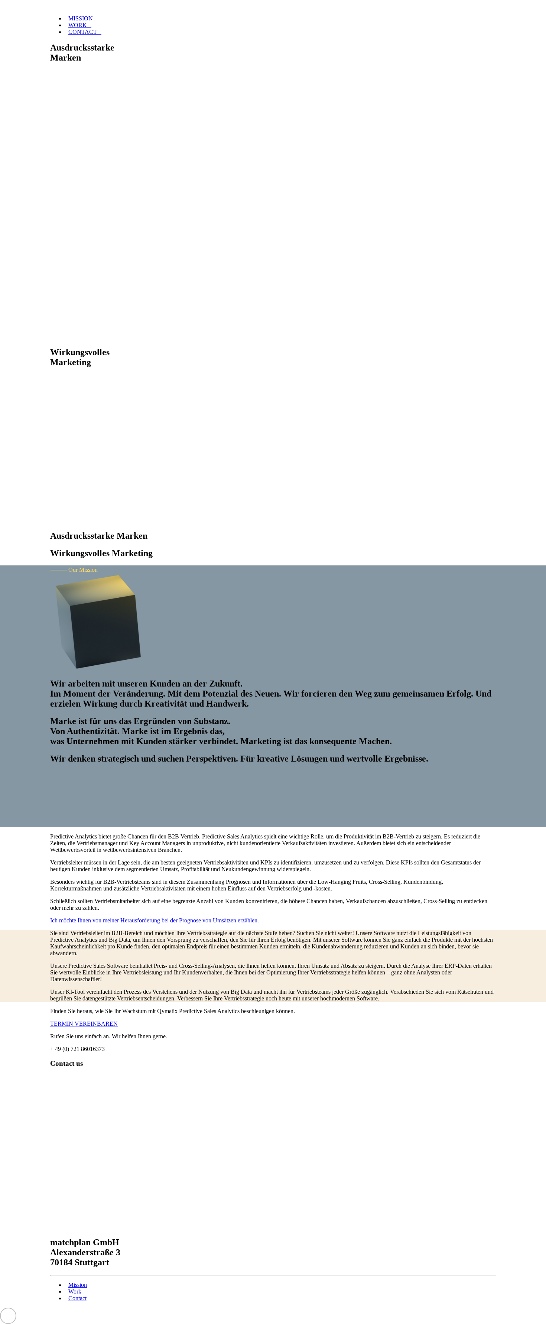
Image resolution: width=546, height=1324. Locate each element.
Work (77, 25)
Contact (82, 32)
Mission (80, 18)
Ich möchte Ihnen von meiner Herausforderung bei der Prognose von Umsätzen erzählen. (154, 920)
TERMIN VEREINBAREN (84, 1023)
